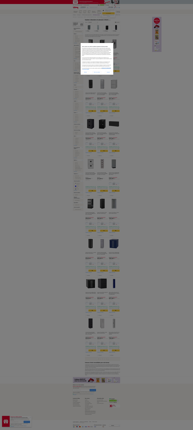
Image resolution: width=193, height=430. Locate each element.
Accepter (108, 72)
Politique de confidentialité (106, 68)
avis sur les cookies (86, 69)
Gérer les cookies (97, 72)
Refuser (85, 72)
